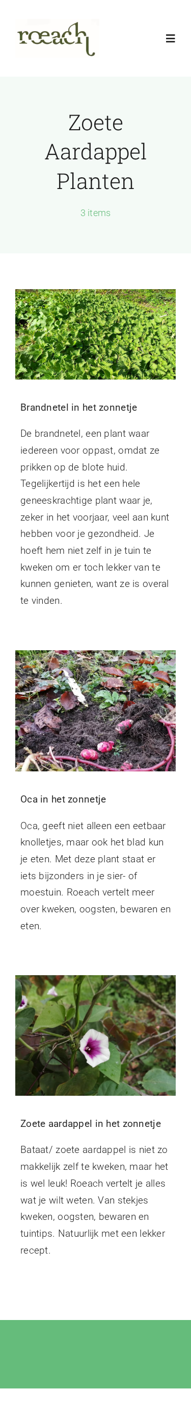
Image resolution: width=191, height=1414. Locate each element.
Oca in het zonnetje (63, 799)
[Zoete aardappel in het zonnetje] (95, 1035)
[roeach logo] (57, 24)
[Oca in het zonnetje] (95, 711)
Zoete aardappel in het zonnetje (90, 1123)
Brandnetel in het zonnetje (78, 407)
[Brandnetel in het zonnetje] (95, 334)
